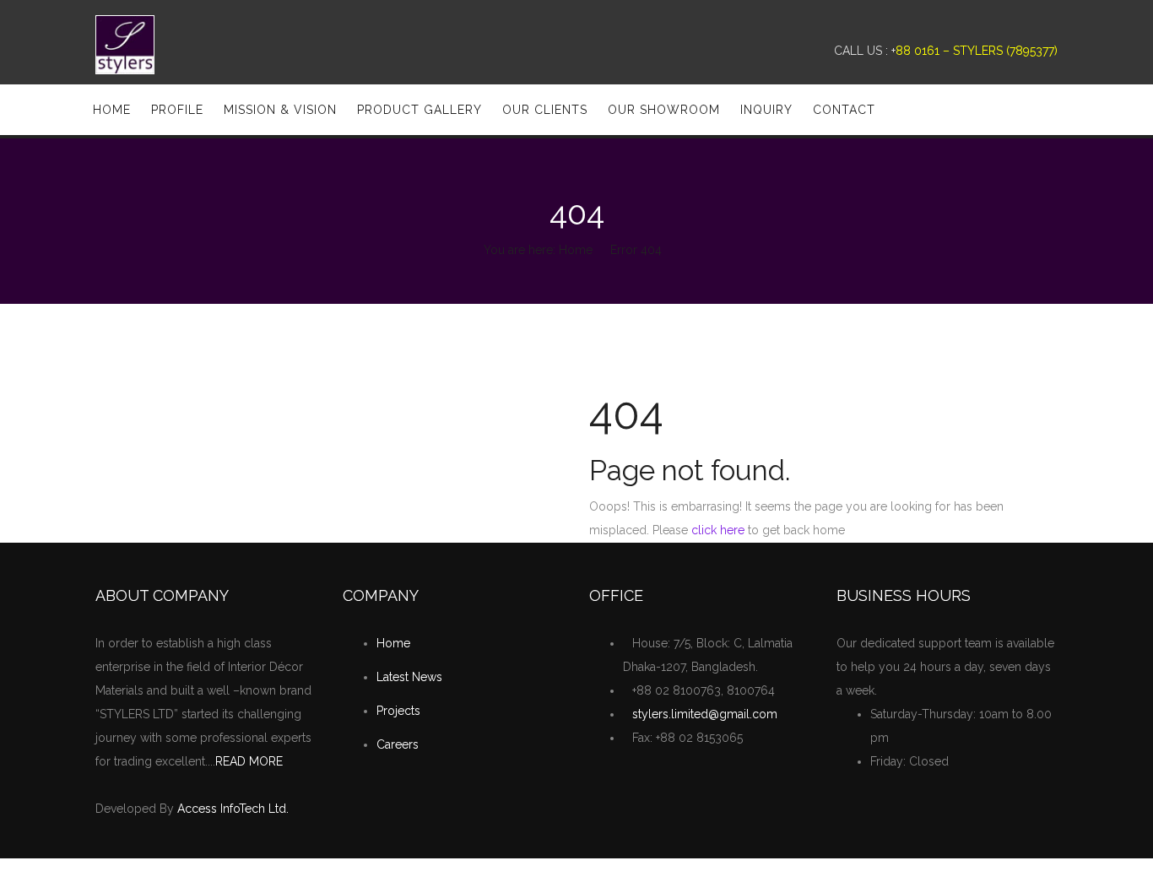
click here (717, 530)
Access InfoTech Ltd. (233, 808)
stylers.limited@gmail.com (704, 714)
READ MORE (249, 761)
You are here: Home (538, 250)
